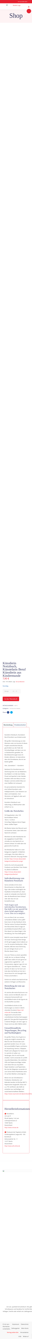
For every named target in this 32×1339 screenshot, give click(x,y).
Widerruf (25, 1336)
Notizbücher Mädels (15, 708)
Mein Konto (24, 1328)
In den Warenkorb (10, 699)
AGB (19, 1336)
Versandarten (24, 1332)
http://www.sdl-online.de (12, 1146)
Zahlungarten (15, 1328)
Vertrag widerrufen (12, 1332)
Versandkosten (20, 681)
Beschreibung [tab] (8, 725)
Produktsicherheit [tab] (20, 725)
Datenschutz (24, 1324)
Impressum (15, 1324)
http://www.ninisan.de (11, 1127)
